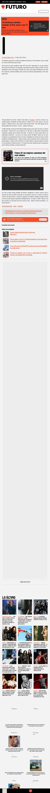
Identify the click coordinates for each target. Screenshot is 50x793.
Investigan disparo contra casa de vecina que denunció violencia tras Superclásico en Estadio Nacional (35, 774)
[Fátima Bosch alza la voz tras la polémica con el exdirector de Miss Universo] (36, 717)
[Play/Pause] (30, 790)
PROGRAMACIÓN (12, 1)
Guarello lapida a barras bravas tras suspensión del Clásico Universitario (23, 211)
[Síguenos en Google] (34, 6)
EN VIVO (7, 1)
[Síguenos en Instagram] (36, 6)
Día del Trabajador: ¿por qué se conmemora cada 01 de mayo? (20, 213)
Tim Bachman (20, 206)
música (15, 206)
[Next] (36, 790)
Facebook (32, 120)
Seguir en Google (43, 219)
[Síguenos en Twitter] (42, 6)
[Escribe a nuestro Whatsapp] (48, 6)
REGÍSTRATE (44, 2)
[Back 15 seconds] (27, 790)
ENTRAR (38, 2)
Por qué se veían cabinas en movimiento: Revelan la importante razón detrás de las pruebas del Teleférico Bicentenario (14, 726)
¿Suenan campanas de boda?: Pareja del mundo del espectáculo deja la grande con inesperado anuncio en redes (14, 750)
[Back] (24, 790)
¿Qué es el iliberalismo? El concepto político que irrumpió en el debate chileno (14, 773)
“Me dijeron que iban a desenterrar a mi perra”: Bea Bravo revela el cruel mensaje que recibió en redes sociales (36, 750)
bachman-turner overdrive (7, 206)
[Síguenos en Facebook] (40, 6)
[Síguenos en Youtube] (44, 6)
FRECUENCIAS (19, 1)
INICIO (3, 1)
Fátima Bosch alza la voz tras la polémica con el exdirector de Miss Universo (36, 725)
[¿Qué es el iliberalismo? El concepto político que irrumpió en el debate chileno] (14, 765)
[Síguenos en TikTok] (38, 6)
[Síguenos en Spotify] (46, 6)
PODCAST (24, 1)
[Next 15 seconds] (33, 790)
